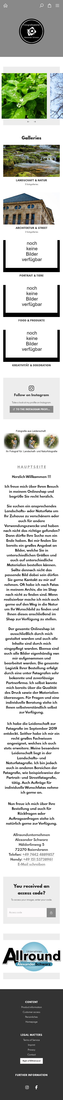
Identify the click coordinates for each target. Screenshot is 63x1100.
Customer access (31, 1012)
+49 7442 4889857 (38, 854)
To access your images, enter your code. (31, 900)
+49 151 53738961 (38, 859)
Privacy (31, 1050)
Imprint (31, 1045)
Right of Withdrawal (31, 1061)
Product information (31, 1007)
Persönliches (31, 1017)
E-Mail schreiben (31, 864)
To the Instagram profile (33, 409)
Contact (31, 1055)
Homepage (31, 1022)
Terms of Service (31, 1040)
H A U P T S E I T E (31, 467)
